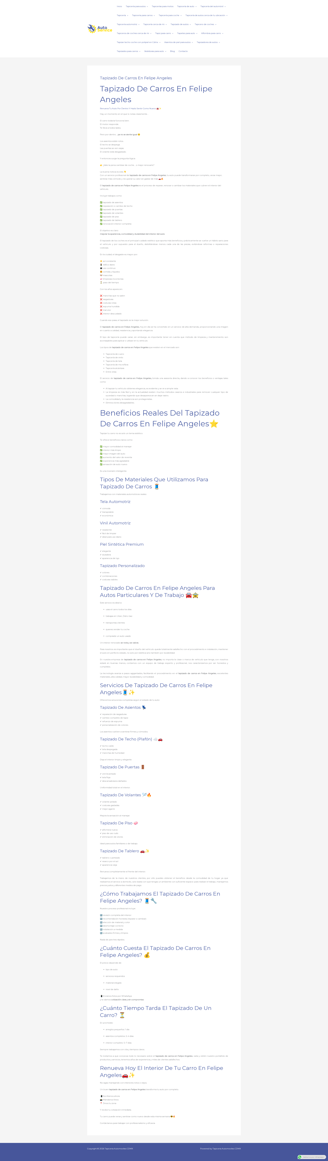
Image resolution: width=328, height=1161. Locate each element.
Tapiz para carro (163, 33)
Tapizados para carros (127, 51)
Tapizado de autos (179, 24)
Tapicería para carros (142, 15)
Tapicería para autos (136, 6)
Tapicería (121, 15)
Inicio (119, 6)
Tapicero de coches (204, 24)
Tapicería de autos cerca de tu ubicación (205, 15)
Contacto (183, 51)
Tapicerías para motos (162, 6)
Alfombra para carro (211, 33)
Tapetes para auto (186, 33)
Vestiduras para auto (154, 51)
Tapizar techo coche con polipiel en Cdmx (137, 42)
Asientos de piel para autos (177, 42)
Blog (172, 51)
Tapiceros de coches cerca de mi (133, 33)
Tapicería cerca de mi (153, 24)
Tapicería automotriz (127, 24)
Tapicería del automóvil (212, 6)
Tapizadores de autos (207, 42)
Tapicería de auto (185, 6)
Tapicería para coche (169, 15)
